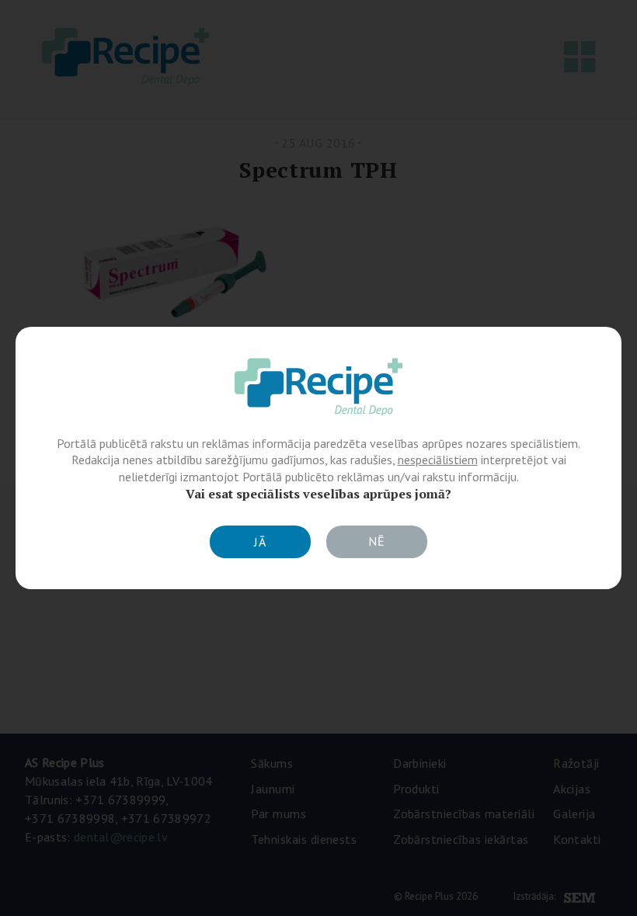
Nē (376, 541)
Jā (260, 542)
